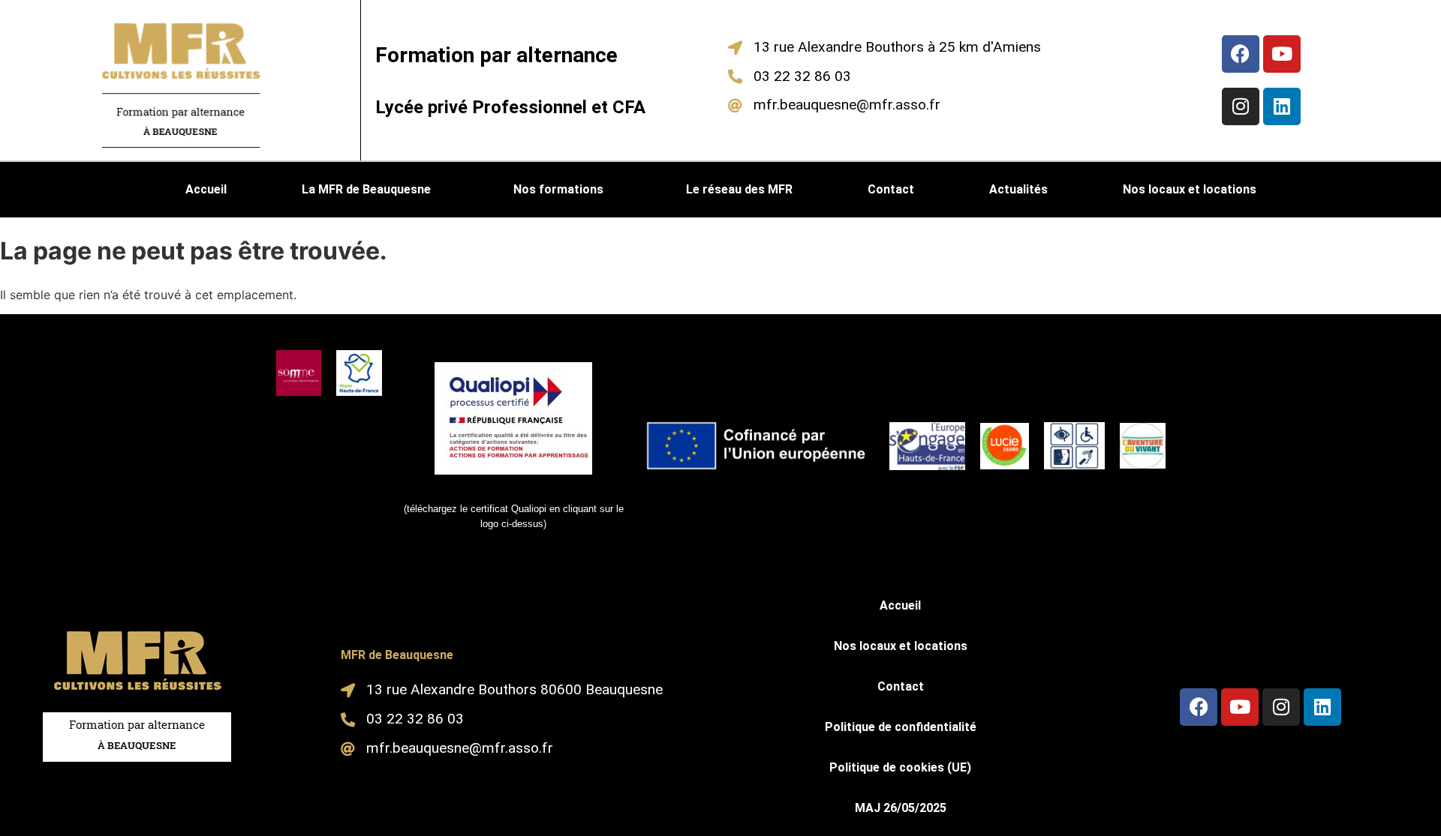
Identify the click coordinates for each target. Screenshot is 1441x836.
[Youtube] (1282, 54)
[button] (370, 189)
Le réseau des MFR (739, 189)
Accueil (206, 189)
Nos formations (558, 189)
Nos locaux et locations (1189, 189)
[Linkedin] (1282, 106)
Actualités (1018, 189)
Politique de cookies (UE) (900, 767)
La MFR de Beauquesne (366, 189)
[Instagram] (1240, 106)
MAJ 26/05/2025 (900, 808)
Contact (891, 189)
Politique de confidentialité (900, 727)
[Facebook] (1240, 54)
